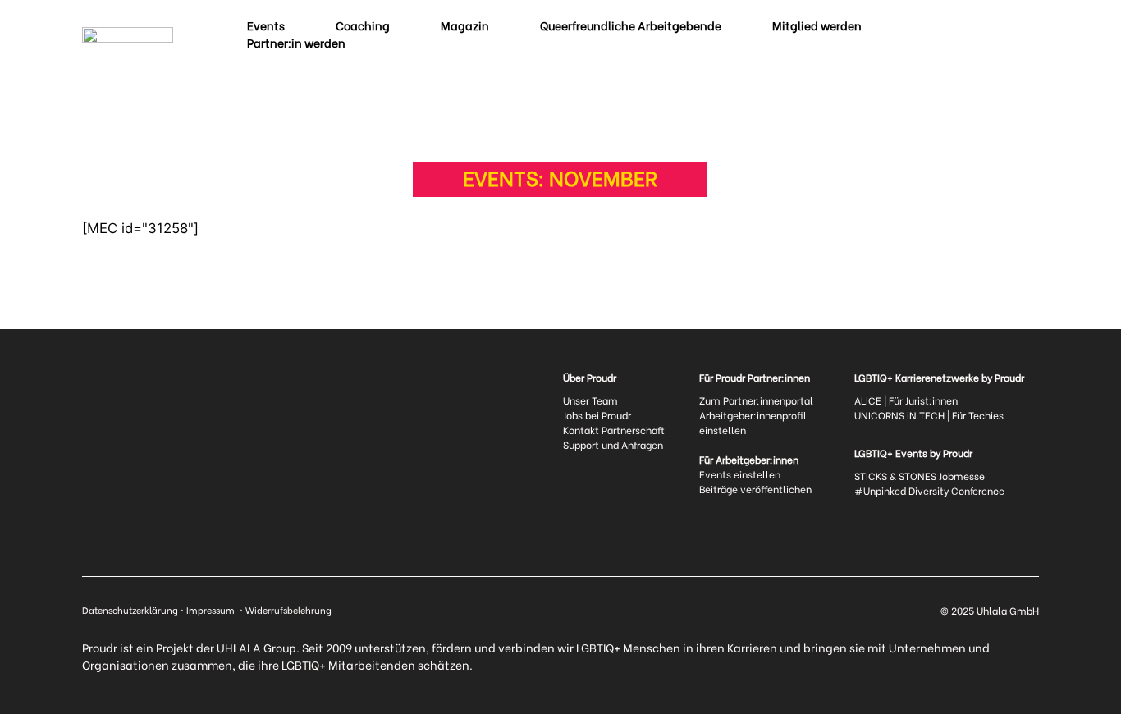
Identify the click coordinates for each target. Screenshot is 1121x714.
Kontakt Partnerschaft (614, 430)
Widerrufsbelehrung (288, 609)
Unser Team (590, 400)
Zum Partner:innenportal (756, 400)
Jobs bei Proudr (597, 415)
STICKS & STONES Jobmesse (919, 476)
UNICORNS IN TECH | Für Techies (929, 415)
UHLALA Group (256, 647)
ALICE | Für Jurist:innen (906, 400)
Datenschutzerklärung (130, 609)
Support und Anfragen (613, 444)
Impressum (211, 609)
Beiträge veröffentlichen (755, 489)
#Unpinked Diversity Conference (929, 490)
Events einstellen (739, 474)
